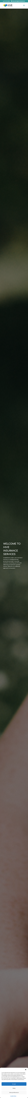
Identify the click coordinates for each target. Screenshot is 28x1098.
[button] (25, 1069)
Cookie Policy (13, 1096)
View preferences (14, 1092)
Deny (14, 1088)
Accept (14, 1084)
